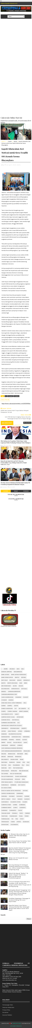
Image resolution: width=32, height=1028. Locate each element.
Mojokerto (5, 759)
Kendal (18, 739)
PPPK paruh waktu (7, 782)
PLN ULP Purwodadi (7, 776)
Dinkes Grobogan (7, 708)
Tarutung (5, 816)
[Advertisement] (16, 36)
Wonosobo (5, 824)
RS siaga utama (6, 787)
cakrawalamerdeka (14, 691)
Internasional (14, 728)
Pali (23, 765)
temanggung (5, 819)
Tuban (13, 821)
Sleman (27, 796)
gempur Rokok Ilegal (8, 717)
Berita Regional (13, 683)
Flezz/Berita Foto (7, 714)
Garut (17, 714)
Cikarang (18, 697)
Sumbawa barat (6, 807)
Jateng (4, 731)
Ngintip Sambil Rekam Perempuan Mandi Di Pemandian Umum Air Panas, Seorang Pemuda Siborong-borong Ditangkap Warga (16, 851)
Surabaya (23, 807)
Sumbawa (22, 804)
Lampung (12, 745)
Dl (28, 708)
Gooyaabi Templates (16, 1026)
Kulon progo (17, 742)
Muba (21, 759)
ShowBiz (12, 796)
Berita (3, 683)
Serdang (4, 796)
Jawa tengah (12, 731)
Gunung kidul (6, 719)
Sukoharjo (5, 802)
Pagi (9, 765)
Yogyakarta (14, 824)
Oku (28, 762)
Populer (17, 779)
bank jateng (5, 674)
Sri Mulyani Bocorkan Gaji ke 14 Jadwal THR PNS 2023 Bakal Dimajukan (19, 835)
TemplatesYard (17, 1023)
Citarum (4, 700)
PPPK (23, 779)
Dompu (4, 711)
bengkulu (27, 680)
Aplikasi (12, 668)
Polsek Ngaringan (7, 779)
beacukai (12, 680)
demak (4, 705)
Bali (23, 668)
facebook (26, 491)
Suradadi (4, 810)
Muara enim (14, 759)
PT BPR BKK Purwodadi (21, 782)
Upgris (19, 821)
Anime (6, 668)
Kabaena (4, 734)
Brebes (4, 691)
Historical (15, 719)
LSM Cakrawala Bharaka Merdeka (12, 748)
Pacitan (4, 765)
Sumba (15, 804)
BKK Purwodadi (6, 685)
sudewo (27, 799)
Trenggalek (5, 821)
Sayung (25, 790)
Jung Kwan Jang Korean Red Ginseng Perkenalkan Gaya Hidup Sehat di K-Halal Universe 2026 (14, 462)
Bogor (21, 685)
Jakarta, (19, 165)
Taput (21, 813)
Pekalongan (5, 770)
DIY (16, 708)
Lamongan (5, 745)
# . (5, 396)
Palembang (16, 765)
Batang (23, 677)
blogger (5, 491)
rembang (13, 785)
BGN (21, 683)
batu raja (5, 680)
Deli (25, 702)
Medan (4, 756)
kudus (9, 742)
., (12, 165)
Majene (4, 753)
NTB (24, 762)
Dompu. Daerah (12, 711)
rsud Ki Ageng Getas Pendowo (11, 790)
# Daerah (10, 396)
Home (3, 141)
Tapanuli (14, 813)
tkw (16, 819)
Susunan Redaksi (7, 1015)
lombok (19, 745)
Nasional (4, 762)
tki (12, 819)
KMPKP (3, 742)
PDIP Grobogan (18, 768)
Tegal (21, 816)
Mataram (20, 753)
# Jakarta (16, 396)
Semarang (20, 793)
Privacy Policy (6, 1010)
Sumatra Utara (6, 804)
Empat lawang (23, 711)
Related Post (7, 423)
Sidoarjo (19, 796)
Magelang (27, 751)
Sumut (15, 807)
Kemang (11, 739)
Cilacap (25, 697)
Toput (22, 819)
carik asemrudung (7, 697)
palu (27, 765)
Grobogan (20, 717)
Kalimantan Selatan (15, 734)
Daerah (10, 141)
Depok (16, 705)
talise (20, 810)
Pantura (4, 768)
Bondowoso (15, 688)
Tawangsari (13, 816)
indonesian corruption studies (12, 725)
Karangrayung (16, 736)
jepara (20, 731)
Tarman (27, 813)
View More (28, 422)
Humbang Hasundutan (8, 722)
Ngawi (19, 762)
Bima (25, 683)
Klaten (25, 739)
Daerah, (14, 165)
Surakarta (12, 810)
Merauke (10, 756)
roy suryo (21, 785)
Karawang (26, 736)
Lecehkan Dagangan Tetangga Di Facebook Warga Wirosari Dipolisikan (19, 900)
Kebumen (4, 739)
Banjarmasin (18, 671)
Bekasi (19, 680)
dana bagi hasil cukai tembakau (12, 702)
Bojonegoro (5, 688)
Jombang (27, 731)
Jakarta (15, 141)
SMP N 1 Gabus (6, 799)
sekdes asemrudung (8, 793)
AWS (18, 668)
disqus (16, 491)
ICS (18, 722)
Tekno (27, 816)
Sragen (20, 799)
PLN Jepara (5, 773)
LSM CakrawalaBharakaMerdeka (12, 751)
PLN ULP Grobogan (15, 773)
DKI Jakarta (22, 708)
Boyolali (24, 688)
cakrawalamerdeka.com (9, 694)
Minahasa (18, 756)
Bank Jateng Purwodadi (18, 674)
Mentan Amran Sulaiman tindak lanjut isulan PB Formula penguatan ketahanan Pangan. (15, 483)
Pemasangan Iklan (7, 1005)
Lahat (25, 742)
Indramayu (5, 728)
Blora (15, 685)
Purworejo (5, 785)
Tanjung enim (6, 813)
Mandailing (11, 753)
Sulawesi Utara (15, 802)
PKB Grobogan (23, 770)
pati (10, 768)
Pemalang (14, 770)
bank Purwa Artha (7, 677)
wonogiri (26, 821)
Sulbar (25, 802)
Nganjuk (12, 762)
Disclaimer (5, 1012)
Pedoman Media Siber (8, 1007)
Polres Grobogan (20, 776)
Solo (14, 799)
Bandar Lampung (7, 671)
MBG (26, 753)
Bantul (17, 677)
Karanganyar (6, 736)
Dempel (10, 705)
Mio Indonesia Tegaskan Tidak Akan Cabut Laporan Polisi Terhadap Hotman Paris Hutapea (15, 442)
